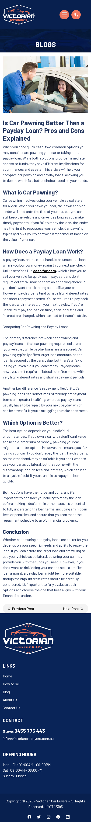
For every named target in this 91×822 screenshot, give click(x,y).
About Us (10, 699)
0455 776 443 (29, 731)
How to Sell (11, 684)
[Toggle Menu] (64, 14)
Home (7, 676)
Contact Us (11, 707)
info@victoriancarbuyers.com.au (28, 738)
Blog (6, 692)
